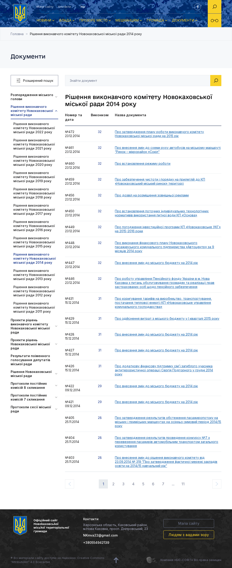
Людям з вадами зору (189, 534)
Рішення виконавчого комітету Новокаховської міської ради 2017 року (34, 209)
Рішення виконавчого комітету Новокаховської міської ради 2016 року (34, 226)
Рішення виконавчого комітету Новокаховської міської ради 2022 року (34, 128)
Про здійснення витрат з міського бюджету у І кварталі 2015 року (167, 318)
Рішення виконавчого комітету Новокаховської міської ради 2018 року (34, 193)
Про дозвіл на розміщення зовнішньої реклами (152, 195)
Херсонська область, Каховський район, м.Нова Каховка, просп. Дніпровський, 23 (115, 527)
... (173, 484)
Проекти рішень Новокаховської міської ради (30, 344)
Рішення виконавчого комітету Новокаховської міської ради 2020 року (34, 161)
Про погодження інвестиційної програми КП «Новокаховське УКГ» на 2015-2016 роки (168, 229)
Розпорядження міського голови (32, 97)
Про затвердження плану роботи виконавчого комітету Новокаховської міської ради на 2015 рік (159, 134)
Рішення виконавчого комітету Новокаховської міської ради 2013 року (34, 275)
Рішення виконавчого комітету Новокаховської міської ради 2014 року (34, 258)
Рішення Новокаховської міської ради (31, 374)
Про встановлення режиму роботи (142, 163)
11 (183, 484)
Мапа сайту (44, 6)
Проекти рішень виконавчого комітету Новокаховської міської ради (30, 326)
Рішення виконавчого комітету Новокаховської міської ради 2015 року (34, 242)
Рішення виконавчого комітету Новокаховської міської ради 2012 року (34, 291)
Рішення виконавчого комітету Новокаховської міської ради (32, 111)
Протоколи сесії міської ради (31, 409)
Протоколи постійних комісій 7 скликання (29, 397)
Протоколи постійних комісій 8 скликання (29, 385)
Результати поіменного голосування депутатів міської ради (30, 360)
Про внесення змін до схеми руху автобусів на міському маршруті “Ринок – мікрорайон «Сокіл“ (168, 150)
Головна (17, 34)
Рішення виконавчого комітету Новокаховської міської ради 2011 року (34, 307)
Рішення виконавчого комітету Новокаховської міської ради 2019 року (34, 177)
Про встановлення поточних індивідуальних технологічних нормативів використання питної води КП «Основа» (162, 213)
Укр (82, 6)
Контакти (64, 6)
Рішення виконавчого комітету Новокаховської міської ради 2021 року (34, 144)
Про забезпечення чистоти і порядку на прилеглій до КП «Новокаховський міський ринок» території (160, 181)
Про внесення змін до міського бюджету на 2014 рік (156, 263)
